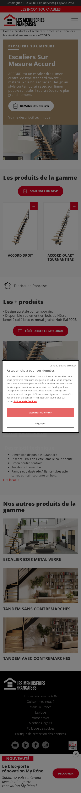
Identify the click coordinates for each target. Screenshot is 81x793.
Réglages (40, 423)
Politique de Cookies (25, 401)
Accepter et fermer (40, 412)
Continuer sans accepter (63, 365)
